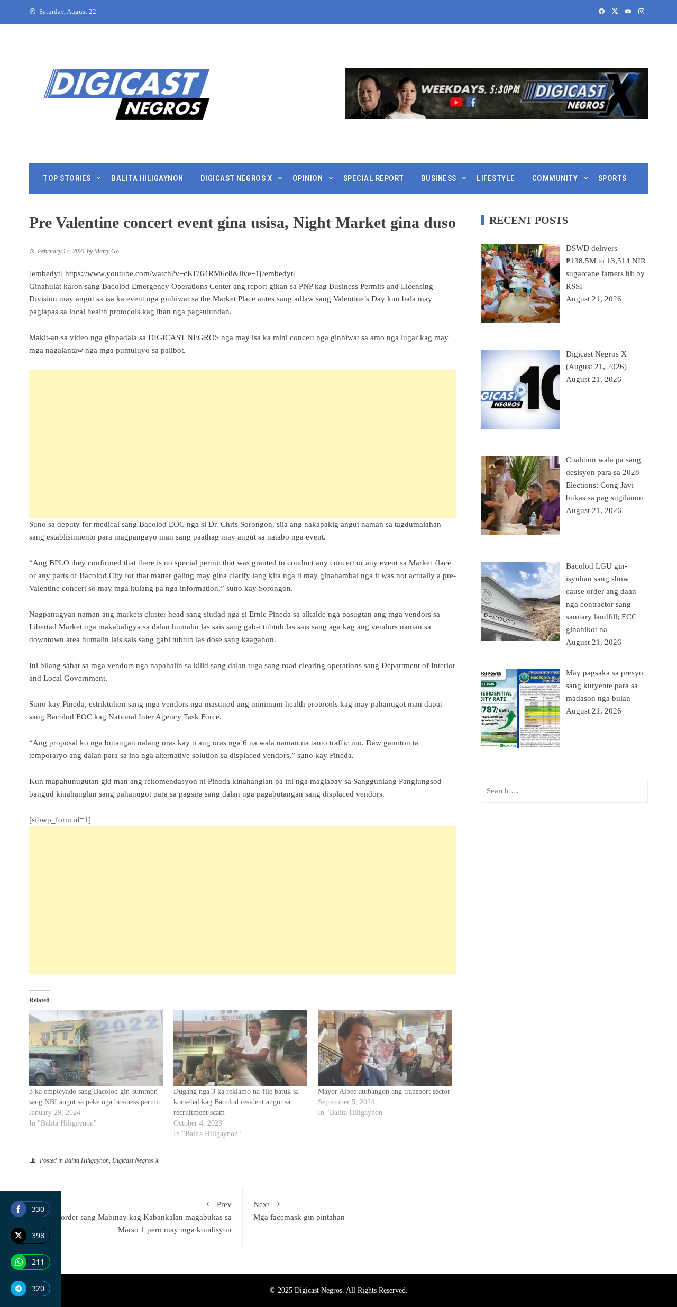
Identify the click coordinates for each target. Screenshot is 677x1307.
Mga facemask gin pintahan (299, 1210)
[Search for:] (564, 791)
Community (555, 178)
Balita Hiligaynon (147, 178)
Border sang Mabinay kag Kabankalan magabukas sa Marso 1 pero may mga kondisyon (144, 1217)
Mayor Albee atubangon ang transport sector (384, 1091)
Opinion (307, 178)
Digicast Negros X (236, 178)
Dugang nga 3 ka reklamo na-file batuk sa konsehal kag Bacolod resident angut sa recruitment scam (236, 1102)
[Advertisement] (242, 444)
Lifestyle (496, 178)
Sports (612, 178)
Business (438, 178)
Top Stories (67, 178)
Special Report (373, 178)
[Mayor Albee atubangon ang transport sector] (385, 1048)
